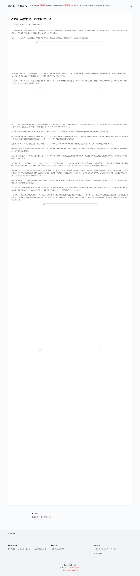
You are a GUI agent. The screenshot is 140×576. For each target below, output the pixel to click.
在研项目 (73, 5)
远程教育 (48, 5)
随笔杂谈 (61, 5)
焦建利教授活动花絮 (57, 549)
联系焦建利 (106, 5)
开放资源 (42, 5)
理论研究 (67, 5)
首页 (31, 5)
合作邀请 (105, 549)
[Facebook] (8, 533)
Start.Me (29, 549)
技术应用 (36, 5)
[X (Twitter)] (11, 533)
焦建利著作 (91, 5)
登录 (48, 517)
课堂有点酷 (11, 549)
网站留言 (97, 549)
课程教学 (55, 5)
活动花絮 (84, 5)
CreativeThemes (74, 567)
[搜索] (131, 6)
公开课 (79, 5)
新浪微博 (21, 549)
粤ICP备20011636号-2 (70, 570)
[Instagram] (14, 533)
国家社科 (37, 549)
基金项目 (43, 549)
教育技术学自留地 (17, 5)
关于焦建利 (99, 5)
